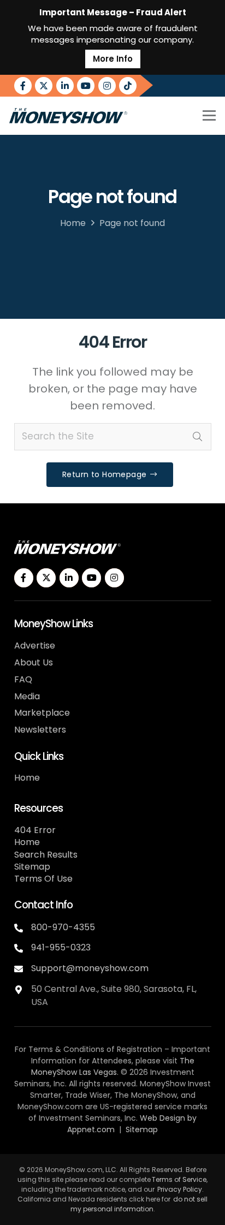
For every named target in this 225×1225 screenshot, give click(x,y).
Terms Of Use (43, 878)
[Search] (198, 437)
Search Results (46, 854)
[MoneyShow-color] (68, 115)
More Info (113, 58)
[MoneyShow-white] (67, 547)
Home (73, 223)
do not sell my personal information (139, 1204)
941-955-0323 (61, 947)
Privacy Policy (179, 1189)
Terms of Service (179, 1179)
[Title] (128, 85)
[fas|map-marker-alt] (22, 988)
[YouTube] (85, 85)
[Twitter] (43, 85)
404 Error (35, 830)
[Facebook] (23, 85)
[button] (209, 115)
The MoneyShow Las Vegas (112, 1066)
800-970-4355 (63, 927)
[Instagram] (107, 85)
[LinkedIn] (65, 85)
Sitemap (32, 866)
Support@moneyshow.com (90, 968)
